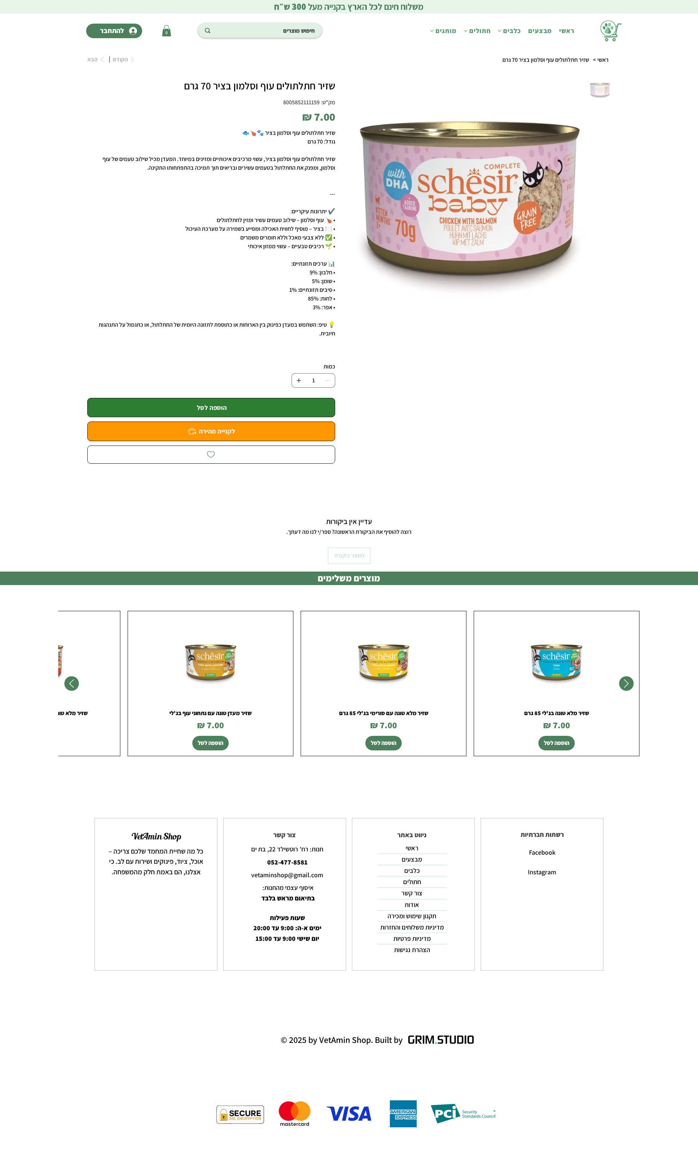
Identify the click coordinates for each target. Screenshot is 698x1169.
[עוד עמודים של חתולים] (466, 31)
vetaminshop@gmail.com (287, 875)
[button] (166, 30)
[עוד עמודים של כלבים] (499, 31)
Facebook (542, 852)
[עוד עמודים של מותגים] (432, 31)
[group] (349, 683)
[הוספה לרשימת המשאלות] (211, 455)
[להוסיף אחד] (299, 380)
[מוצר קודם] (626, 683)
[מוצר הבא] (71, 683)
